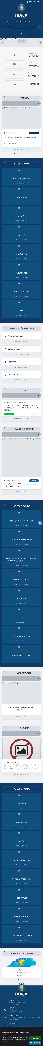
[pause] (24, 41)
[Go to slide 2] (22, 45)
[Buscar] (39, 27)
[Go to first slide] (40, 42)
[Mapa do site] (30, 22)
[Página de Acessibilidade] (34, 22)
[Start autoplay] (20, 41)
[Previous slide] (2, 42)
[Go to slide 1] (20, 45)
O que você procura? (7, 26)
